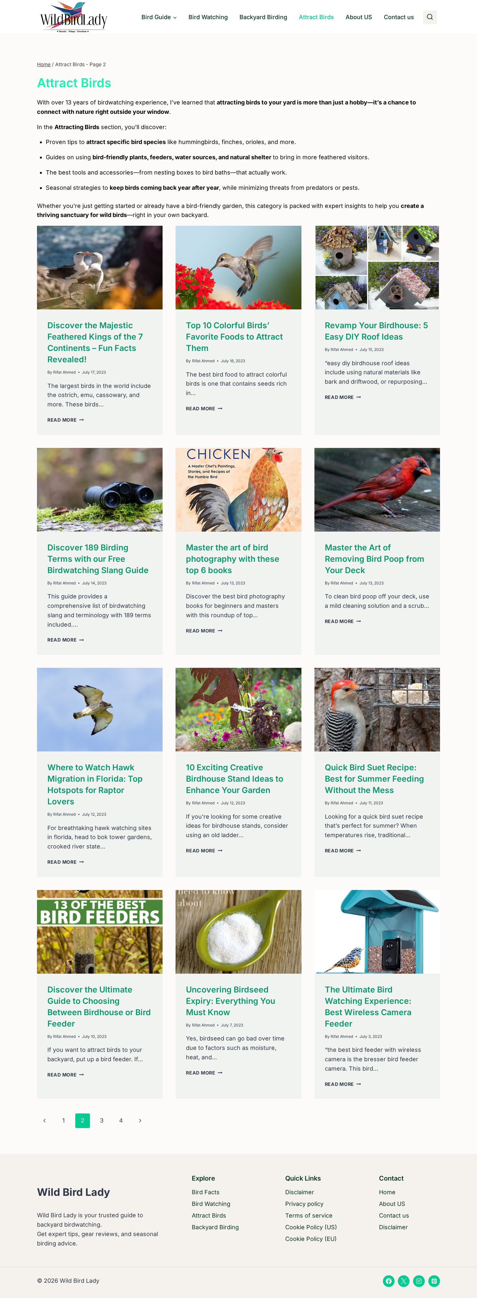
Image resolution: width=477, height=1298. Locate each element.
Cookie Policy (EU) (311, 1238)
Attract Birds (316, 17)
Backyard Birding (263, 17)
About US (359, 17)
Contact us (399, 17)
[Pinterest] (434, 1281)
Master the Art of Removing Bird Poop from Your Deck (374, 559)
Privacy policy (304, 1203)
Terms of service (309, 1215)
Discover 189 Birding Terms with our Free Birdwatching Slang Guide (98, 559)
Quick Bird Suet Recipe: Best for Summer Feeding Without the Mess (374, 779)
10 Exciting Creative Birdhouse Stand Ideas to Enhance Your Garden (234, 779)
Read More (65, 420)
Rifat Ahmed (64, 372)
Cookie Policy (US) (311, 1227)
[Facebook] (389, 1281)
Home (387, 1192)
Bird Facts (206, 1192)
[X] (404, 1281)
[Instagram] (419, 1281)
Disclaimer (299, 1192)
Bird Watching (208, 17)
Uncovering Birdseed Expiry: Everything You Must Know (230, 1001)
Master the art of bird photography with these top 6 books (232, 559)
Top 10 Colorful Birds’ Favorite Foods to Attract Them (234, 336)
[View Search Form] (430, 17)
